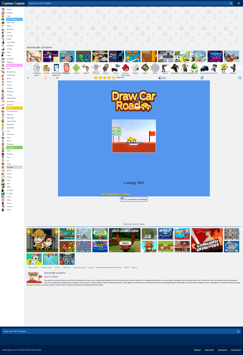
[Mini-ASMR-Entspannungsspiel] (149, 56)
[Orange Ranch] (165, 246)
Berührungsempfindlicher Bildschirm (108, 267)
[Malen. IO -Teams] (50, 56)
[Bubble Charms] (50, 259)
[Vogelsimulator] (124, 240)
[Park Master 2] (83, 56)
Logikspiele (66, 267)
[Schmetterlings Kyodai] (231, 234)
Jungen (57, 267)
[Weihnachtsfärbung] (34, 56)
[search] (231, 3)
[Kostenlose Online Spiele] (13, 3)
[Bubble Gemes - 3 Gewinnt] (34, 259)
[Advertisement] (80, 25)
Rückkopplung (236, 350)
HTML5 (126, 267)
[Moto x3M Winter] (83, 234)
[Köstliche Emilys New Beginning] (182, 246)
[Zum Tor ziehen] (182, 56)
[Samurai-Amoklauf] (207, 240)
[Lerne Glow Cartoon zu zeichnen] (100, 56)
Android (134, 267)
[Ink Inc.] (67, 56)
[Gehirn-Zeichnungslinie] (116, 56)
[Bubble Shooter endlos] (149, 246)
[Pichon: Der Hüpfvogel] (182, 234)
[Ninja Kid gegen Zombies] (67, 234)
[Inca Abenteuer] (42, 240)
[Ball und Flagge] (132, 56)
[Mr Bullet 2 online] (165, 234)
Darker (163, 78)
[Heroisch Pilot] (231, 56)
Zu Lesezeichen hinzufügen (135, 199)
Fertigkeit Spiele (46, 267)
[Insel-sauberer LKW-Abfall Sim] (149, 234)
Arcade (90, 267)
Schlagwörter (222, 350)
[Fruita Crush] (83, 246)
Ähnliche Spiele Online (134, 224)
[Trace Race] (215, 56)
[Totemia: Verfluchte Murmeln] (100, 234)
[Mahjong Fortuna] (231, 246)
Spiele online (33, 267)
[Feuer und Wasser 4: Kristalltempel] (67, 259)
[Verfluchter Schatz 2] (67, 246)
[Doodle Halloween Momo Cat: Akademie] (165, 56)
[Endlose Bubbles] (100, 246)
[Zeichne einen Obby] (198, 56)
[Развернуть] (240, 78)
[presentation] (28, 68)
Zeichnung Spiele (79, 267)
